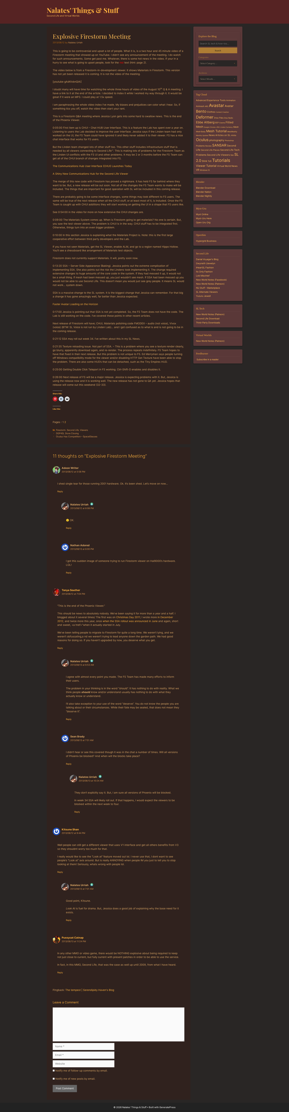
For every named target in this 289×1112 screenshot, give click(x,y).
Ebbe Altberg (205, 122)
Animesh (200, 106)
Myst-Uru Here (204, 218)
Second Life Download (207, 318)
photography (216, 140)
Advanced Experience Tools (211, 100)
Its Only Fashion (204, 271)
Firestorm (61, 430)
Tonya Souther (71, 590)
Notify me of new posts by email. (75, 1078)
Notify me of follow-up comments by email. (81, 1070)
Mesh (236, 127)
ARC (206, 106)
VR (197, 169)
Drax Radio (228, 118)
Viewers (84, 430)
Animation (231, 100)
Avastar (216, 105)
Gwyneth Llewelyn (205, 263)
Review (208, 146)
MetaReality (232, 132)
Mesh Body (201, 131)
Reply (60, 491)
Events (222, 123)
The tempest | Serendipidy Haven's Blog (89, 990)
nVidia (233, 135)
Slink (204, 161)
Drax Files (219, 118)
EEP (217, 122)
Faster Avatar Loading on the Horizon (75, 304)
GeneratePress (167, 1107)
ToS (209, 161)
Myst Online (202, 214)
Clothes (211, 111)
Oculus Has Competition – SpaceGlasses (76, 436)
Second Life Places (210, 150)
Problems (200, 146)
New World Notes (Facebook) (211, 279)
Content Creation (222, 112)
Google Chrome (210, 127)
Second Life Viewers (218, 154)
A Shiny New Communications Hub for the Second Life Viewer (90, 173)
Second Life (73, 430)
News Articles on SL (219, 135)
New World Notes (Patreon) (210, 284)
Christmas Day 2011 (128, 617)
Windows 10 (205, 170)
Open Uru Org (203, 222)
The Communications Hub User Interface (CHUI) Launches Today (92, 166)
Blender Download (205, 188)
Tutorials (221, 160)
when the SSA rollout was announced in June (130, 621)
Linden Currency (226, 127)
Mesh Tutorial (216, 131)
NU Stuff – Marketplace (208, 288)
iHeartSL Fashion (205, 267)
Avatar (229, 106)
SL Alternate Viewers (207, 292)
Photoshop (229, 140)
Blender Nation (203, 192)
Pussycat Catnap (73, 937)
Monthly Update (202, 135)
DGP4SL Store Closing (67, 433)
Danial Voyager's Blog (207, 259)
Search (218, 50)
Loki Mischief (203, 275)
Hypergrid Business (206, 241)
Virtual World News (227, 166)
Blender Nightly (204, 196)
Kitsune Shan (70, 829)
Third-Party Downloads (208, 322)
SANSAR (219, 145)
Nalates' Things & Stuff (83, 10)
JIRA (218, 127)
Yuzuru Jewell (203, 296)
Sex (232, 155)
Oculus (202, 139)
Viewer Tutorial (206, 166)
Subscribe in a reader (208, 359)
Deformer (204, 117)
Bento (201, 111)
